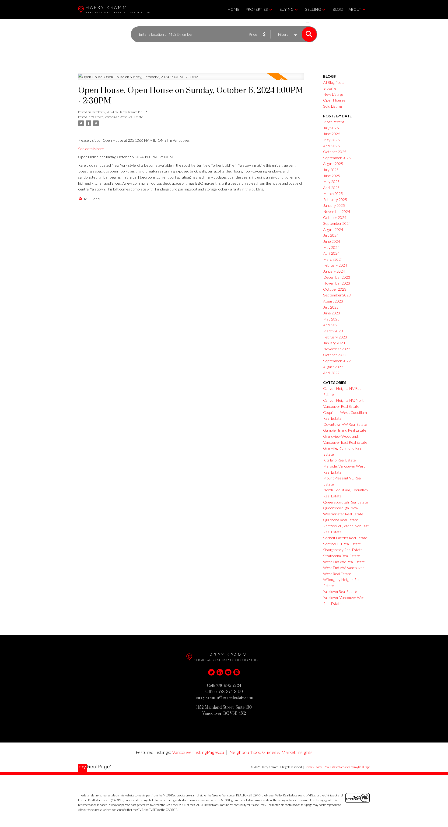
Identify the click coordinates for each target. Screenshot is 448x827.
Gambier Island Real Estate (344, 430)
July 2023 (331, 307)
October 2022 (334, 354)
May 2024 (331, 247)
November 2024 (336, 211)
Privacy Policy (313, 767)
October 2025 (334, 151)
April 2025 (331, 187)
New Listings (333, 94)
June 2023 (331, 313)
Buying (286, 9)
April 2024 (331, 253)
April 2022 (331, 372)
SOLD (314, 22)
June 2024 (331, 241)
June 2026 (331, 133)
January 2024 (334, 271)
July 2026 (331, 128)
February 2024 (335, 265)
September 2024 (337, 223)
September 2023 (337, 295)
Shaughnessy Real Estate (343, 549)
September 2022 (337, 361)
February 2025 (335, 199)
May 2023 (331, 319)
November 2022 (336, 349)
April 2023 (331, 325)
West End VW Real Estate (344, 562)
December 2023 (336, 277)
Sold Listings (333, 106)
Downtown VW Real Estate (345, 424)
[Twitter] (211, 672)
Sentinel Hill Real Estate (342, 544)
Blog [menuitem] (337, 9)
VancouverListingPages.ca (198, 752)
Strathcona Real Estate (341, 555)
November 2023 (336, 283)
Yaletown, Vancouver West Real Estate (117, 117)
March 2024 (333, 259)
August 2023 (333, 301)
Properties (256, 9)
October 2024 (334, 217)
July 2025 (331, 169)
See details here (91, 148)
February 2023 (335, 337)
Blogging (329, 88)
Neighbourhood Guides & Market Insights (270, 752)
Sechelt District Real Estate (345, 537)
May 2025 (331, 181)
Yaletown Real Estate (340, 591)
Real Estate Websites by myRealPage (347, 767)
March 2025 (333, 193)
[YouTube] (228, 672)
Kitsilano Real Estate (339, 460)
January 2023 (334, 343)
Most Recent (333, 122)
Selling (313, 9)
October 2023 (334, 289)
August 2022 (333, 367)
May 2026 (331, 139)
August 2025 (333, 163)
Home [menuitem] (233, 9)
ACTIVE (296, 22)
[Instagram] (236, 672)
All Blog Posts (333, 82)
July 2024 (331, 235)
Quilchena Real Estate (340, 519)
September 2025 (337, 157)
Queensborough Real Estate (345, 502)
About (355, 9)
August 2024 (333, 229)
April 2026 (331, 146)
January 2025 (334, 205)
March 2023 (333, 331)
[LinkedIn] (220, 672)
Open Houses (334, 100)
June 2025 (331, 175)
